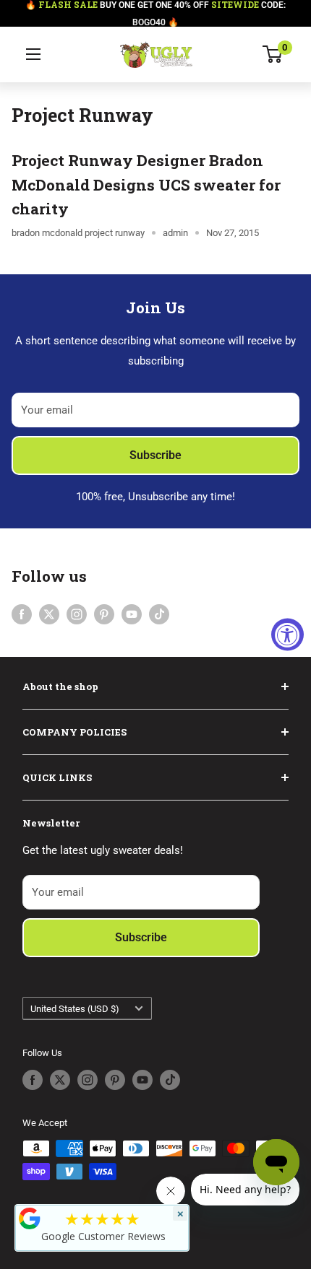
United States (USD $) (74, 1008)
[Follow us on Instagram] (77, 613)
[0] (273, 54)
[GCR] (30, 1218)
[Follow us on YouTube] (132, 613)
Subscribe (155, 455)
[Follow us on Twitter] (49, 613)
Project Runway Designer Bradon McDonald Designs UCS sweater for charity (146, 184)
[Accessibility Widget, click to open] (287, 635)
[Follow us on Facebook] (22, 613)
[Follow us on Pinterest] (104, 613)
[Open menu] (33, 54)
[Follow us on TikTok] (159, 613)
